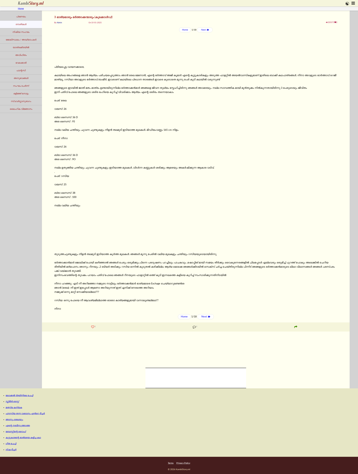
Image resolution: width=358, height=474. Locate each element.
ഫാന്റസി (21, 70)
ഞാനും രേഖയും (14, 419)
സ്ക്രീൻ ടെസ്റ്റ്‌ (12, 401)
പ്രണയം (21, 17)
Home (21, 8)
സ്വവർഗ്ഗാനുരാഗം (21, 101)
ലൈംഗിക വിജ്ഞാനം (21, 109)
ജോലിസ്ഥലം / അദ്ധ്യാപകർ (21, 40)
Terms (171, 463)
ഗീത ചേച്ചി (11, 444)
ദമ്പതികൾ (21, 24)
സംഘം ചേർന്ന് (21, 86)
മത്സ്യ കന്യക (14, 407)
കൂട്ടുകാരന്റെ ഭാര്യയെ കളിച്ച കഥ (23, 437)
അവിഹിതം (21, 55)
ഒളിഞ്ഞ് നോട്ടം (21, 94)
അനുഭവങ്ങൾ (21, 78)
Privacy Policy (183, 463)
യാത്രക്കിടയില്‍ (21, 47)
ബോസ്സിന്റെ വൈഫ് (16, 431)
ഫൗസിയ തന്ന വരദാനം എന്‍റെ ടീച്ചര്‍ (25, 413)
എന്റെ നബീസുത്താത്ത (18, 425)
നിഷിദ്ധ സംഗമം (21, 32)
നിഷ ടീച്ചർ (11, 450)
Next (203, 30)
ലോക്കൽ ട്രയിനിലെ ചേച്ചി (19, 395)
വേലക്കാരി (21, 63)
